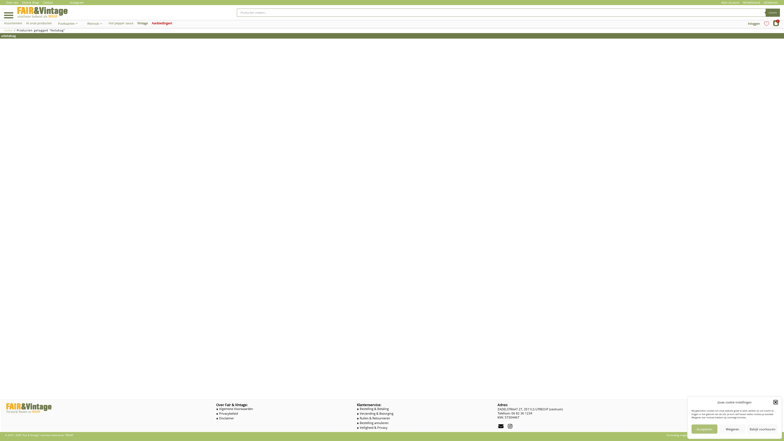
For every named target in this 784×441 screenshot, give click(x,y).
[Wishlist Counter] (766, 23)
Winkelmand (751, 2)
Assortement (13, 23)
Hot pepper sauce (121, 23)
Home (8, 30)
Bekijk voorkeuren (762, 429)
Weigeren (732, 429)
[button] (776, 402)
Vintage (142, 23)
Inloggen (754, 23)
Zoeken (773, 12)
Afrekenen (771, 2)
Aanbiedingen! (162, 23)
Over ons (12, 2)
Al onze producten (39, 23)
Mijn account (730, 2)
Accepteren (704, 429)
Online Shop (30, 2)
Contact (48, 2)
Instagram (77, 2)
